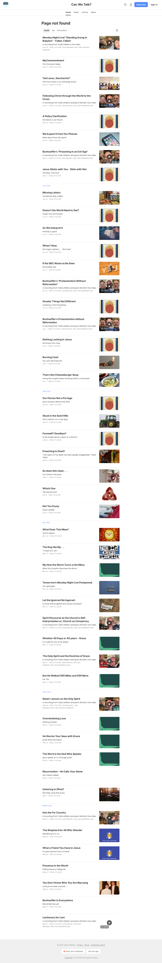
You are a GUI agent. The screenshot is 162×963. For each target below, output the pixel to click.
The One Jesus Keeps (51, 64)
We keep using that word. (54, 793)
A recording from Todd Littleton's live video (61, 44)
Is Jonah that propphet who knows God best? (62, 603)
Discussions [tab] (62, 30)
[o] (109, 42)
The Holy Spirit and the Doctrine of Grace (66, 656)
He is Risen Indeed (51, 775)
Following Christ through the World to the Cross (67, 97)
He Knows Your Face (51, 343)
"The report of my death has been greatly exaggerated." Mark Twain (69, 456)
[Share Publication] (130, 4)
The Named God (50, 492)
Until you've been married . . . (55, 886)
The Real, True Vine (51, 172)
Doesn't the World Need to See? (61, 210)
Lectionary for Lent (54, 917)
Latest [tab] (46, 30)
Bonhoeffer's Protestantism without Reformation (63, 321)
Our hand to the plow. (52, 474)
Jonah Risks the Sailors (52, 739)
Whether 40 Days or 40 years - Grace (64, 638)
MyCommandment (53, 60)
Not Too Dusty (51, 506)
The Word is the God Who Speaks (62, 753)
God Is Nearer (49, 533)
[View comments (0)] (61, 53)
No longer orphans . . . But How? (57, 249)
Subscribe (141, 4)
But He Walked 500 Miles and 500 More (65, 675)
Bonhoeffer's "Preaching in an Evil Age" (65, 151)
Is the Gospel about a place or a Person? (60, 437)
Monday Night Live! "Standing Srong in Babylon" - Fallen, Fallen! (65, 39)
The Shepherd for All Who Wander (62, 830)
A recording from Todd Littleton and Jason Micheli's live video (69, 102)
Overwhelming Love (54, 718)
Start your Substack (74, 951)
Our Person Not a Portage (57, 398)
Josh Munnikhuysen (70, 47)
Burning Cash (50, 357)
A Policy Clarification (55, 116)
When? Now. (50, 245)
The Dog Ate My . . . (53, 547)
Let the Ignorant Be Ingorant (59, 600)
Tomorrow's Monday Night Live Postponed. (68, 582)
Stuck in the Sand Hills (55, 415)
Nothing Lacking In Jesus (57, 339)
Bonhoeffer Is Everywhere (58, 900)
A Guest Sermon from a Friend (56, 851)
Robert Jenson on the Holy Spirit (61, 698)
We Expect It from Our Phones (60, 133)
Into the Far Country (54, 812)
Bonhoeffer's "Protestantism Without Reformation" (64, 283)
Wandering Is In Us (51, 833)
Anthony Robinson (66, 708)
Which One (49, 488)
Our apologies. (49, 586)
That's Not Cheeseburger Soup (60, 374)
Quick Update (48, 509)
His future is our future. (53, 119)
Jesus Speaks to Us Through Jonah (57, 757)
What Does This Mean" (56, 529)
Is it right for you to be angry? (56, 642)
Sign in (154, 4)
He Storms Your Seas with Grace (61, 736)
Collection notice (98, 945)
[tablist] (55, 30)
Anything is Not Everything (54, 305)
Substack (68, 957)
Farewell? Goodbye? (54, 433)
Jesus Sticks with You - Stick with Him (65, 169)
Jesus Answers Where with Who (56, 401)
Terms (86, 945)
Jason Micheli (67, 106)
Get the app (93, 951)
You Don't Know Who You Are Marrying (65, 882)
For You (46, 679)
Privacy (80, 945)
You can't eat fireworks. (53, 360)
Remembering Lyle (51, 904)
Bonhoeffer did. (49, 267)
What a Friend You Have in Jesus (61, 847)
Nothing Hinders (50, 722)
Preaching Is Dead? (54, 451)
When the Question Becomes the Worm (60, 568)
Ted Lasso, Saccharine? (56, 78)
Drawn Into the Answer (53, 214)
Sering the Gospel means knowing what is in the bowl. (66, 378)
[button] (68, 12)
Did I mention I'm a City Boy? (55, 419)
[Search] (125, 4)
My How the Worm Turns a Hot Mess (64, 564)
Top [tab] (53, 30)
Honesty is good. (50, 231)
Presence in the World (55, 865)
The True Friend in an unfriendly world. (59, 81)
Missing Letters (52, 192)
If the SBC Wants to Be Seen (59, 263)
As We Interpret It (53, 227)
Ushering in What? (53, 789)
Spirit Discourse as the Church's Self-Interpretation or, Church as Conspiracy (66, 619)
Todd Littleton (55, 47)
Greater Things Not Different (59, 301)
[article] (81, 45)
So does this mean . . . (55, 470)
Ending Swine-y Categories (54, 869)
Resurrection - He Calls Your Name (63, 771)
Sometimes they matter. (53, 196)
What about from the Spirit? (55, 137)
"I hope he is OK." (50, 550)
